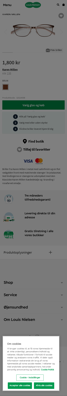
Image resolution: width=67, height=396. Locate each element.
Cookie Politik (47, 370)
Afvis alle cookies (44, 386)
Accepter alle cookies (20, 386)
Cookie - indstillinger (30, 378)
